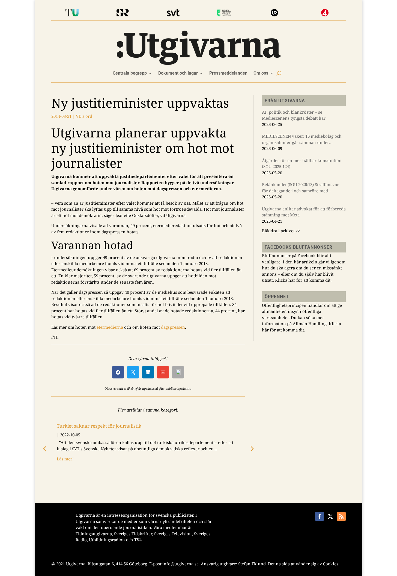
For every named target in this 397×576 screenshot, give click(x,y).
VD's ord (84, 116)
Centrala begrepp (130, 73)
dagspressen (173, 327)
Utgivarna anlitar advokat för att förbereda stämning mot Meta (304, 212)
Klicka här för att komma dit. (303, 280)
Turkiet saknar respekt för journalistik (99, 426)
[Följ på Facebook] (319, 516)
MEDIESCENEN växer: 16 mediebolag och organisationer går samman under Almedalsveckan (302, 139)
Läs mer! (65, 459)
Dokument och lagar (178, 73)
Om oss (260, 73)
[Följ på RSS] (341, 516)
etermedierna (110, 327)
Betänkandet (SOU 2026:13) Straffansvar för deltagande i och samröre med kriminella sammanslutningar (300, 188)
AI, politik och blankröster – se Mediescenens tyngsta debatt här (294, 115)
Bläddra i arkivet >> (281, 230)
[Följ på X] (330, 516)
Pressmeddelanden (228, 73)
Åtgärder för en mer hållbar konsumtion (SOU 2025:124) (302, 163)
